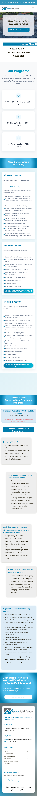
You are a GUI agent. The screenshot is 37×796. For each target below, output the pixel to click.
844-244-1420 (8, 2)
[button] (11, 780)
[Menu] (33, 8)
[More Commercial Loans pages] (27, 756)
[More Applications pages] (27, 758)
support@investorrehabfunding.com (18, 739)
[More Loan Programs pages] (27, 753)
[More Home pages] (27, 751)
